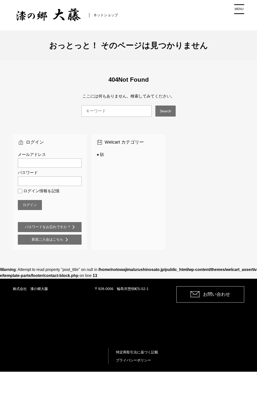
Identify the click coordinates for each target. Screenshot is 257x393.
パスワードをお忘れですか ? (47, 227)
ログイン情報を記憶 (41, 191)
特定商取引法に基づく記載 (137, 352)
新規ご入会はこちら (47, 239)
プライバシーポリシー (133, 360)
